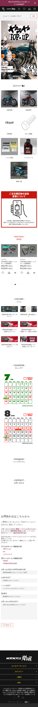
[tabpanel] (19, 50)
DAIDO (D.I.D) (24, 259)
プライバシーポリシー (15, 702)
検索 (33, 16)
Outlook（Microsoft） (10, 563)
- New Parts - (19, 237)
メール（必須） (5, 585)
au (4, 551)
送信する (8, 625)
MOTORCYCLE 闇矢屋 (11, 9)
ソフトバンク (7, 554)
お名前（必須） (5, 577)
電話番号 (4, 593)
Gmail (5, 561)
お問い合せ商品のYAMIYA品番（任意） (13, 569)
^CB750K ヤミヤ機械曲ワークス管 (9, 262)
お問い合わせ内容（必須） (9, 601)
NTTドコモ (7, 549)
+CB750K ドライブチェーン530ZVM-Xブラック (28, 262)
